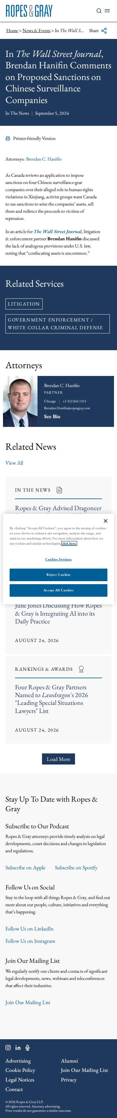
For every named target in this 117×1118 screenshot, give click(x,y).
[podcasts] (27, 1049)
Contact (14, 1089)
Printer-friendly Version (34, 138)
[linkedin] (18, 1049)
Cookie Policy (20, 1069)
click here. (69, 543)
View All (14, 462)
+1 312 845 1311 (74, 401)
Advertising (18, 1060)
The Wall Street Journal (58, 231)
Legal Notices (19, 1079)
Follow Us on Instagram (30, 940)
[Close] (105, 521)
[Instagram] (8, 1049)
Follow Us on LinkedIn (29, 928)
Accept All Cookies (59, 590)
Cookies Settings (58, 559)
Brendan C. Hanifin (44, 159)
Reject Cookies (58, 574)
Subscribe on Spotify (76, 867)
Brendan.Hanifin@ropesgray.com (67, 408)
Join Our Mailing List (27, 1002)
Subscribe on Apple (25, 867)
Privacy (68, 1079)
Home (12, 30)
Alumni (69, 1060)
